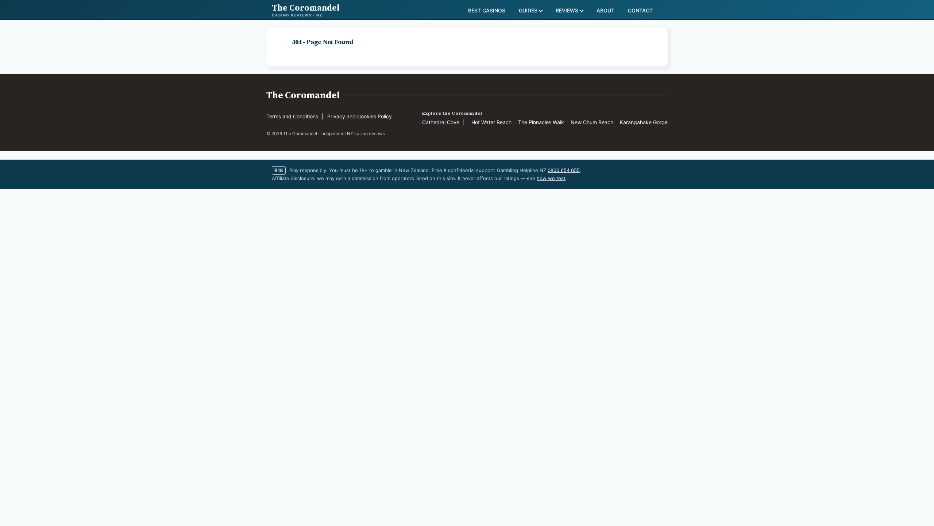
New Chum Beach (592, 122)
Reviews (567, 10)
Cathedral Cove (440, 122)
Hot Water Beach (491, 122)
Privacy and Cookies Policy (359, 116)
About (605, 10)
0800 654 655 (564, 170)
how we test (551, 178)
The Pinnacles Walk (541, 122)
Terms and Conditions (292, 116)
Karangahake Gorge (644, 122)
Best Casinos (486, 10)
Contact (640, 10)
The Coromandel (303, 95)
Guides (528, 10)
